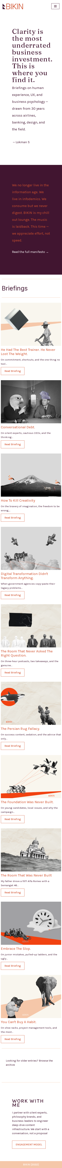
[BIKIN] (13, 6)
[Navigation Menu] (55, 6)
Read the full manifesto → (30, 252)
